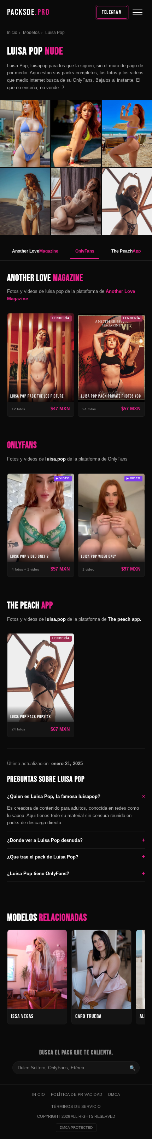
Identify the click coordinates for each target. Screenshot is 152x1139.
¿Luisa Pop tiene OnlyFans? (76, 873)
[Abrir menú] (137, 12)
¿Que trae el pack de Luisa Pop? (76, 857)
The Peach (126, 251)
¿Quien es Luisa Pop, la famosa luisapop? (76, 796)
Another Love (35, 251)
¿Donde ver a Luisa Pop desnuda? (76, 840)
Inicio (12, 32)
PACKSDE (28, 12)
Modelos (31, 32)
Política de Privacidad (77, 1094)
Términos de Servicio (76, 1106)
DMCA (114, 1094)
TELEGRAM (112, 12)
